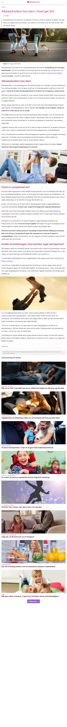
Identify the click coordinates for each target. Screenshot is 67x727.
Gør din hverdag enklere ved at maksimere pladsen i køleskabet (28, 566)
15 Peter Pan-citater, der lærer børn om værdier (21, 507)
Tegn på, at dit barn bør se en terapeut (17, 537)
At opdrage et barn (7, 505)
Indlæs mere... (33, 601)
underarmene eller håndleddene (14, 316)
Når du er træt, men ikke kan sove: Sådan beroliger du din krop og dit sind (32, 388)
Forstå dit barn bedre (8, 475)
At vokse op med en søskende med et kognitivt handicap (25, 477)
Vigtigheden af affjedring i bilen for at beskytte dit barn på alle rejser (30, 418)
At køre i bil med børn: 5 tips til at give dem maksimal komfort (27, 448)
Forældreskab (5, 416)
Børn (3, 594)
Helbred (3, 7)
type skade (5, 108)
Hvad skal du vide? (7, 386)
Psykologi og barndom (8, 535)
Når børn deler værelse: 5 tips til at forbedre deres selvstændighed (30, 596)
